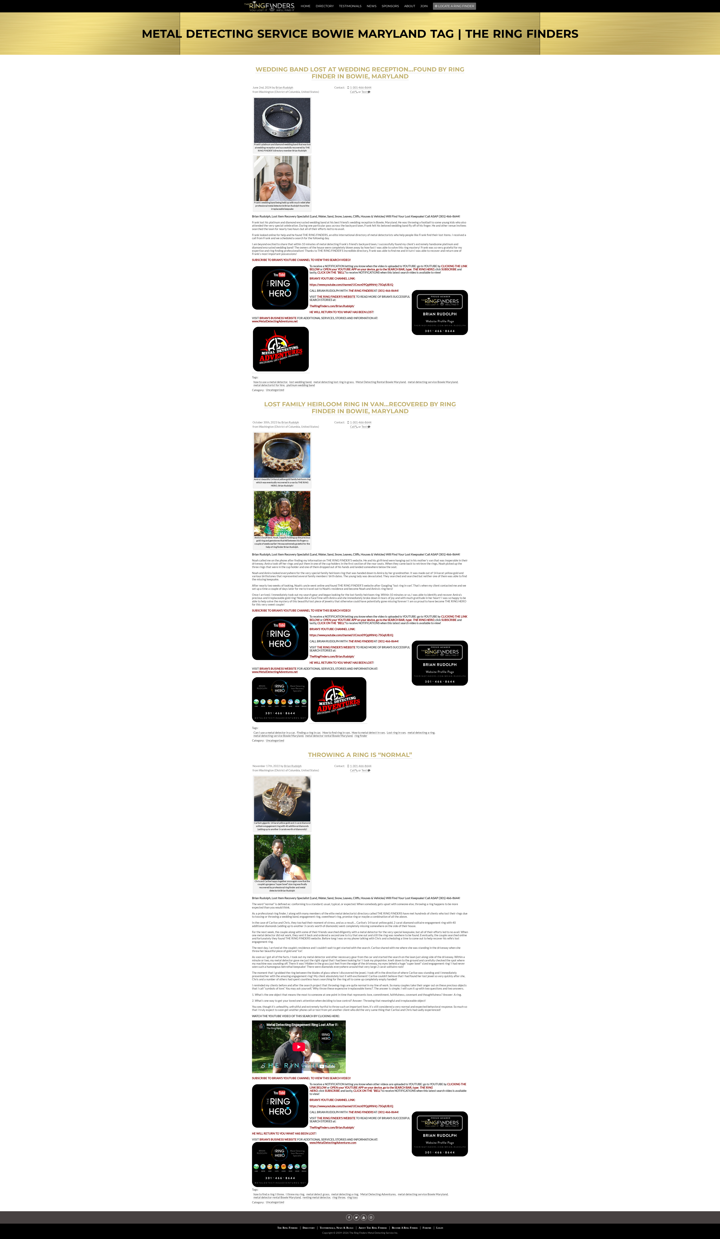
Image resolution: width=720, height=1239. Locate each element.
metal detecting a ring (421, 732)
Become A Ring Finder (405, 1227)
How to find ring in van (336, 732)
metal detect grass (317, 1194)
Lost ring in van (396, 732)
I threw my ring (295, 1194)
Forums (427, 1227)
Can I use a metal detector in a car (274, 732)
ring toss (352, 1197)
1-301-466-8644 (360, 87)
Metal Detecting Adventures (378, 1194)
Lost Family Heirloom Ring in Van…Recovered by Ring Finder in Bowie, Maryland (360, 407)
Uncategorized (275, 389)
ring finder (361, 735)
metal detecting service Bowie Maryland (433, 382)
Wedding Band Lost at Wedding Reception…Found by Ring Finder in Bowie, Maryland (360, 73)
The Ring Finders (287, 1227)
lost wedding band (300, 382)
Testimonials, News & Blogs (336, 1227)
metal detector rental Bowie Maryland (328, 735)
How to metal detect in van (368, 732)
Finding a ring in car (308, 732)
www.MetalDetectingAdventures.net (275, 671)
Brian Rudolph (284, 87)
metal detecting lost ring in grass (334, 382)
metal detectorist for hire (269, 385)
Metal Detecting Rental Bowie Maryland (381, 382)
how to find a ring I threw (269, 1194)
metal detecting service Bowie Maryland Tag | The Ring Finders (360, 34)
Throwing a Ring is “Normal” (360, 754)
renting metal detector (316, 1197)
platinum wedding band (300, 385)
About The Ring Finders (372, 1227)
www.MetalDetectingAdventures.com (333, 1142)
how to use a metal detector (270, 382)
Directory (309, 1227)
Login (439, 1227)
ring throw (338, 1197)
